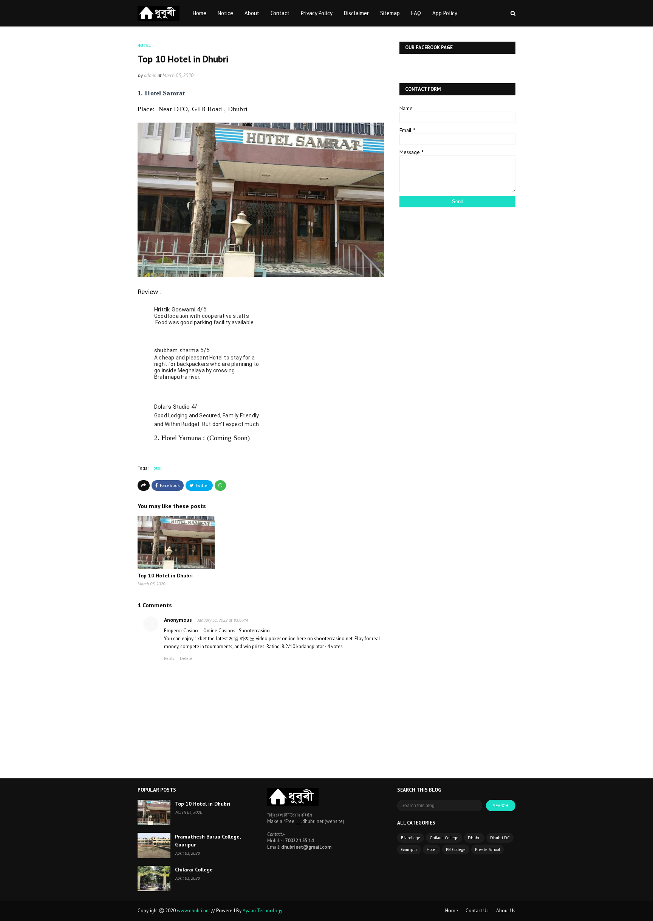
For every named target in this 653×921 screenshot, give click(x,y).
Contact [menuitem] (280, 13)
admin (150, 75)
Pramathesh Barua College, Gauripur (207, 840)
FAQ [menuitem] (416, 13)
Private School (487, 849)
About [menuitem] (251, 13)
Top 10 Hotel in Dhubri (165, 575)
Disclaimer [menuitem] (356, 13)
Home (451, 910)
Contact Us (477, 910)
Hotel (156, 468)
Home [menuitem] (199, 13)
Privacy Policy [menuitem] (317, 13)
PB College (456, 849)
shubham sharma (176, 350)
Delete (186, 658)
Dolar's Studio (172, 406)
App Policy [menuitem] (444, 13)
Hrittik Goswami (174, 309)
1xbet (201, 638)
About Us (505, 910)
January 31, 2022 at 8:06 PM (223, 620)
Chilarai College (194, 869)
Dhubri (474, 837)
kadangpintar (310, 646)
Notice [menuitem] (225, 13)
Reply (169, 658)
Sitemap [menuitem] (390, 13)
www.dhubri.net (194, 910)
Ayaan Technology (262, 910)
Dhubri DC (500, 837)
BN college (410, 837)
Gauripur (409, 849)
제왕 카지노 (242, 638)
